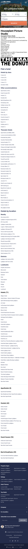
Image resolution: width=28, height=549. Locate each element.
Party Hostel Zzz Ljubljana (7, 423)
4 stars (2, 77)
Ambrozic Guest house (6, 440)
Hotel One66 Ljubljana (6, 352)
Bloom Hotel (4, 310)
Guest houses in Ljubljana (20, 470)
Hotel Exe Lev (4, 338)
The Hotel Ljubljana (5, 374)
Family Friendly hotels (6, 144)
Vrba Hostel (3, 428)
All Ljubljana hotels (5, 207)
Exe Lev (16, 498)
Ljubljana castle (4, 224)
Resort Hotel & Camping (6, 372)
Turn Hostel (3, 425)
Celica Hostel (4, 409)
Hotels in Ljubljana (5, 468)
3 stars (2, 80)
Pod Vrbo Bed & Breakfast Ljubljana (9, 455)
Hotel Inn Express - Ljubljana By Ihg (9, 345)
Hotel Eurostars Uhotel (6, 336)
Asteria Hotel (4, 307)
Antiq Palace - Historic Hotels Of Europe (10, 298)
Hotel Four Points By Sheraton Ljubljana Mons (12, 341)
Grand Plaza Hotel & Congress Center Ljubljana (12, 315)
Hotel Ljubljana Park (5, 350)
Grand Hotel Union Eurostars (8, 312)
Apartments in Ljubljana (20, 468)
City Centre (3, 217)
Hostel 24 (3, 416)
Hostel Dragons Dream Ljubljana (8, 418)
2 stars (2, 82)
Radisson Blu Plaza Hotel (7, 369)
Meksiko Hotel (4, 364)
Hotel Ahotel (4, 322)
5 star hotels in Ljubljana (7, 479)
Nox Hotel (3, 367)
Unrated (3, 84)
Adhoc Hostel (4, 406)
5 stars (2, 75)
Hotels (2, 95)
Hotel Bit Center (4, 326)
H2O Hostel (3, 413)
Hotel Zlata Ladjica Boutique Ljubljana (10, 360)
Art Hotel (3, 303)
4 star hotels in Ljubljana (20, 479)
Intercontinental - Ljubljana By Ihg (7, 501)
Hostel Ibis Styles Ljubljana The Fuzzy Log (11, 420)
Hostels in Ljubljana (5, 470)
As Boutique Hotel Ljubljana (7, 305)
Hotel (2, 319)
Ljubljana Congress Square (7, 219)
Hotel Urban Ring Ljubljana (7, 355)
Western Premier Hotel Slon (7, 379)
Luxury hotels (4, 487)
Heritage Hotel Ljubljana (6, 317)
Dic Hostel (3, 411)
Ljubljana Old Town (5, 261)
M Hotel (3, 362)
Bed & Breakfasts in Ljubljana (5, 473)
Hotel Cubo (3, 329)
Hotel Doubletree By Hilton (7, 331)
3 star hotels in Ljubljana (7, 481)
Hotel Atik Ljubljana (5, 324)
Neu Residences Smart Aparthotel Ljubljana (11, 394)
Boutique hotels (18, 487)
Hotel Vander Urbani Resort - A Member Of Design (12, 357)
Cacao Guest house (5, 443)
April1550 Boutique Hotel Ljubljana (9, 300)
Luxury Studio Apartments (7, 498)
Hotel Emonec (4, 334)
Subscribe (23, 520)
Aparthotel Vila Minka (6, 391)
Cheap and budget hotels (7, 147)
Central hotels (4, 142)
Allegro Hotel (4, 295)
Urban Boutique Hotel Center (8, 376)
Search (14, 23)
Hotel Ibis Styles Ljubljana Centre (8, 343)
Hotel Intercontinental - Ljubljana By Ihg (10, 348)
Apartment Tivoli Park (19, 494)
